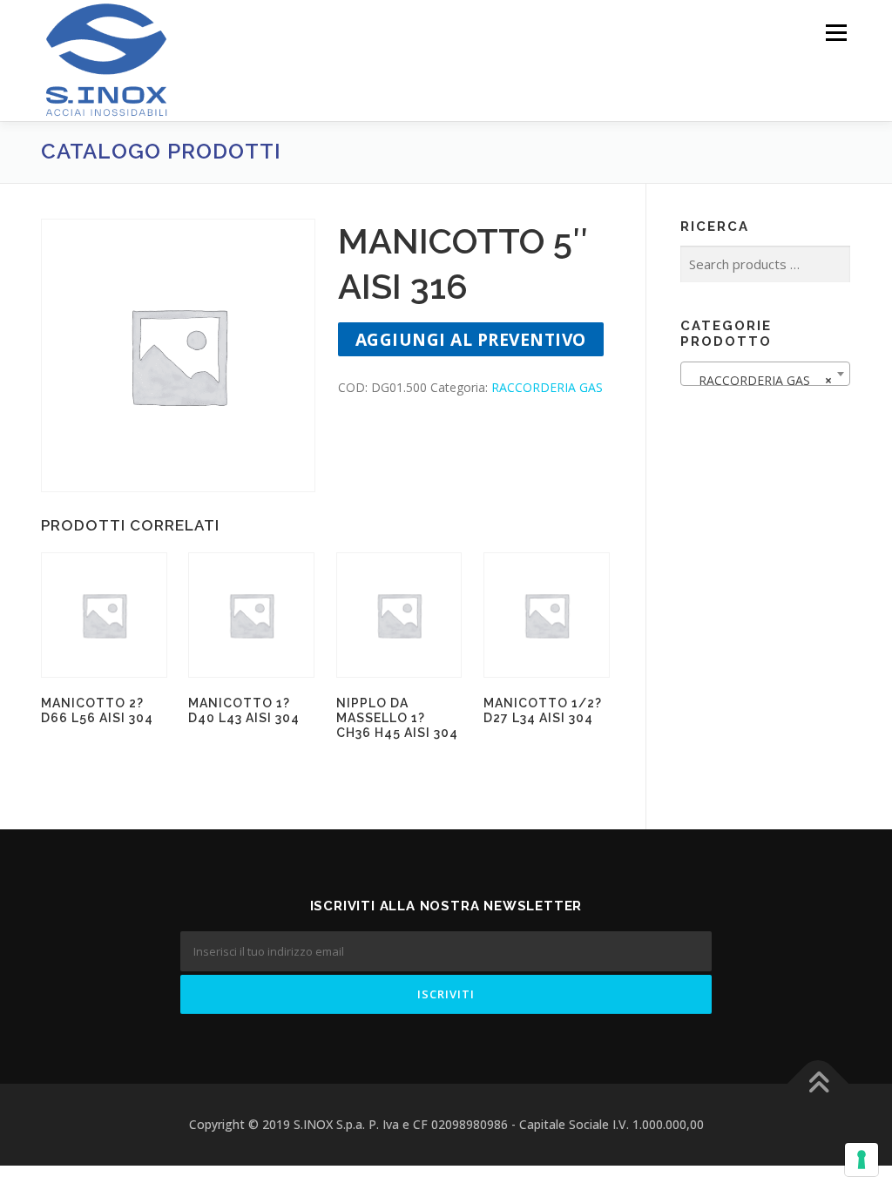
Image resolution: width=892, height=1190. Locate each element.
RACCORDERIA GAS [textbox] (760, 380)
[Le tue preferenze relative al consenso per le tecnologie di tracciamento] (861, 1159)
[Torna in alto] (818, 1084)
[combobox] (765, 374)
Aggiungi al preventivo (470, 339)
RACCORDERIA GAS (547, 387)
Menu (836, 32)
